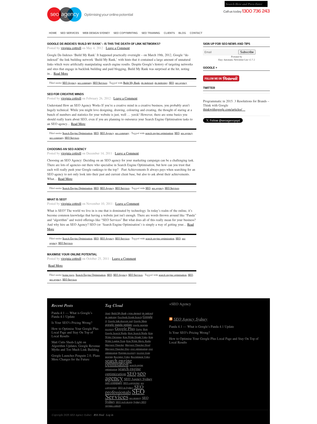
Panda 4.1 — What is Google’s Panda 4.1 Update (72, 315)
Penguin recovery (127, 352)
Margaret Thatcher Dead (137, 345)
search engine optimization (160, 238)
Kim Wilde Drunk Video (135, 337)
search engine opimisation (159, 133)
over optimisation (139, 348)
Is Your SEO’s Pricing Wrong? (72, 323)
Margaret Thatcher (114, 345)
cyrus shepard (134, 313)
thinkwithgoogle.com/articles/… (224, 109)
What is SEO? (57, 199)
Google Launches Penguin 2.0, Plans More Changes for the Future (76, 357)
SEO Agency (69, 82)
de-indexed (147, 82)
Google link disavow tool (120, 321)
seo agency (181, 82)
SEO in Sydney (125, 387)
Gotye (139, 329)
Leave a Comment (118, 48)
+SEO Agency (180, 304)
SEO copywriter (131, 383)
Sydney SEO (139, 402)
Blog (182, 33)
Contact (196, 33)
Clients (169, 33)
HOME (53, 33)
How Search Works (137, 333)
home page (68, 274)
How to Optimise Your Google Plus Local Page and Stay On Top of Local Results (75, 332)
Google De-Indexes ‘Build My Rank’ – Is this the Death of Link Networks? (103, 43)
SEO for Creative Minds (65, 94)
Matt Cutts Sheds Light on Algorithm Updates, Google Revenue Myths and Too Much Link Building (76, 346)
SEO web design (124, 402)
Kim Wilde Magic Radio (138, 341)
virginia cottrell (71, 48)
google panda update (118, 324)
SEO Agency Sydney (114, 14)
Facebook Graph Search (130, 317)
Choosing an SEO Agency (66, 149)
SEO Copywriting (125, 33)
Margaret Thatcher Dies (117, 348)
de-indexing (161, 82)
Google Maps (140, 321)
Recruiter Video (122, 356)
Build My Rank (131, 82)
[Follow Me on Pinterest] (221, 80)
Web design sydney (96, 33)
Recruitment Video (140, 356)
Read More (61, 73)
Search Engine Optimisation (77, 133)
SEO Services (69, 33)
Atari (107, 313)
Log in (109, 415)
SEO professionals (124, 389)
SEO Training (151, 33)
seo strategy (135, 398)
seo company (84, 82)
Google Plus (125, 328)
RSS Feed (99, 415)
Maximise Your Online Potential (72, 254)
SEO (171, 82)
